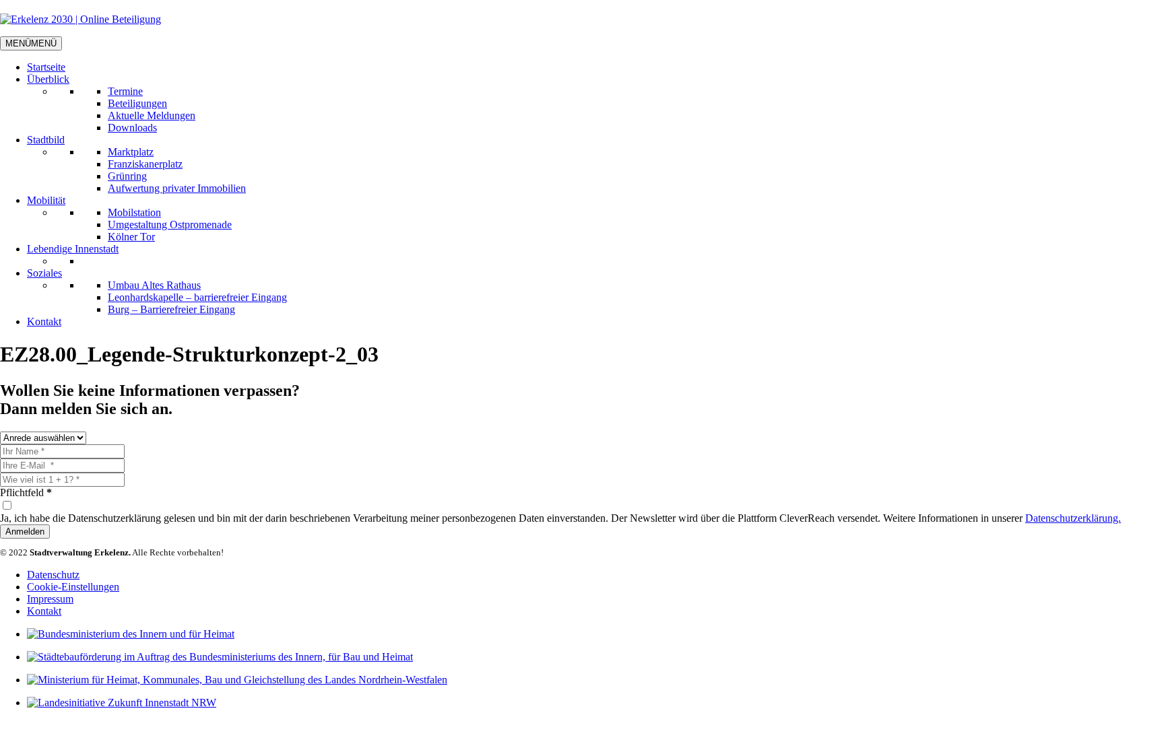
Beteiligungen (137, 103)
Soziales (44, 273)
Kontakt (44, 321)
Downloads (132, 127)
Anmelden (24, 531)
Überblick (48, 79)
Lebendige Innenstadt (73, 248)
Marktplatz (131, 152)
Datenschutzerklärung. (1073, 518)
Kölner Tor (131, 236)
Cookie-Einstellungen (73, 586)
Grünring (127, 176)
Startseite (46, 67)
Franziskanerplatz (145, 164)
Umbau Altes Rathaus (154, 285)
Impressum (50, 599)
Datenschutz (53, 574)
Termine (125, 91)
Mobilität (46, 200)
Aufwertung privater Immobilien (177, 188)
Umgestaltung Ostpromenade (170, 224)
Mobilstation (134, 212)
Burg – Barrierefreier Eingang (171, 309)
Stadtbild (46, 139)
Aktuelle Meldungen (151, 115)
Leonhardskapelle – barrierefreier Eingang (197, 297)
